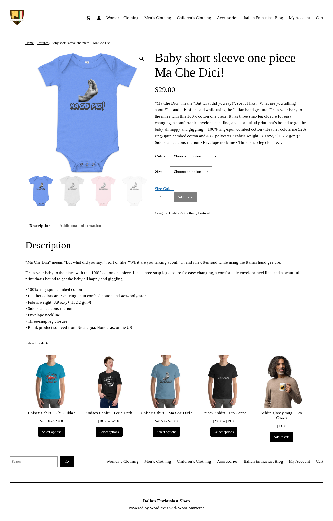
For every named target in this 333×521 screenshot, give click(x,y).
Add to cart (185, 197)
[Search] (67, 461)
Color (160, 156)
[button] (141, 58)
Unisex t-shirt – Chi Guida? (51, 413)
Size (158, 171)
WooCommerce (191, 508)
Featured (43, 43)
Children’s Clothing (182, 213)
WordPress (159, 508)
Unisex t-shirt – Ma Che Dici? (166, 413)
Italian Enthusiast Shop (166, 500)
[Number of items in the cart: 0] (88, 18)
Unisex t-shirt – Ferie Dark (109, 413)
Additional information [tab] (80, 225)
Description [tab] (39, 225)
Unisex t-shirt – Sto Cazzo (223, 413)
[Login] (99, 18)
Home (29, 43)
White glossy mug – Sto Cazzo (281, 415)
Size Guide (164, 189)
